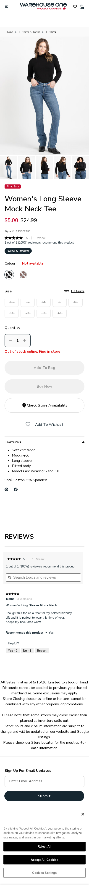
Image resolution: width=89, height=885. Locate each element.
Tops (9, 32)
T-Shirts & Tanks (29, 32)
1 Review (39, 559)
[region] (44, 845)
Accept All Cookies (44, 859)
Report (41, 650)
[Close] (83, 814)
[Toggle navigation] (6, 6)
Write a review (18, 251)
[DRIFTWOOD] (23, 274)
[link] (14, 559)
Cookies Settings (44, 872)
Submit (44, 795)
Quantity (12, 327)
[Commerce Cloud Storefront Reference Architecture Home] (43, 6)
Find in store (49, 351)
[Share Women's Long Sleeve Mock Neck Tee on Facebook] (16, 489)
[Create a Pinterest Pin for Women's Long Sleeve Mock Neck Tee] (6, 489)
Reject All (44, 846)
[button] (28, 424)
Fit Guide (77, 291)
